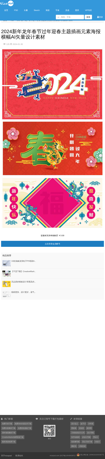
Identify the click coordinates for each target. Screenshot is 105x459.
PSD (16, 10)
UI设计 (97, 442)
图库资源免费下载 (8, 442)
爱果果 (73, 428)
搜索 (88, 17)
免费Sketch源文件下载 (23, 424)
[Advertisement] (18, 317)
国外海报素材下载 (8, 433)
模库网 (89, 428)
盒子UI (83, 424)
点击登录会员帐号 (52, 244)
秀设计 (95, 437)
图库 (77, 10)
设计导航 (90, 433)
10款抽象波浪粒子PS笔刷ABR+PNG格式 (28, 261)
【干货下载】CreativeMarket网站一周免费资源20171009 (35, 271)
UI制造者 (82, 446)
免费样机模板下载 (24, 428)
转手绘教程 (75, 437)
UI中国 (90, 424)
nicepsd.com (54, 456)
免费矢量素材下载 (8, 428)
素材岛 (73, 446)
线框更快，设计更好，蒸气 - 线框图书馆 (28, 292)
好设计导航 (86, 437)
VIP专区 (88, 10)
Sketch (37, 10)
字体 (57, 10)
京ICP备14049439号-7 (68, 456)
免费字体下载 (7, 424)
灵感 (67, 10)
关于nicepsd (6, 455)
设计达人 (74, 424)
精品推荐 (6, 255)
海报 (47, 10)
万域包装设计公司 (77, 433)
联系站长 (19, 455)
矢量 (26, 10)
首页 (6, 10)
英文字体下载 (87, 442)
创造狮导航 (75, 442)
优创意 (81, 428)
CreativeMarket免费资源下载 (12, 437)
